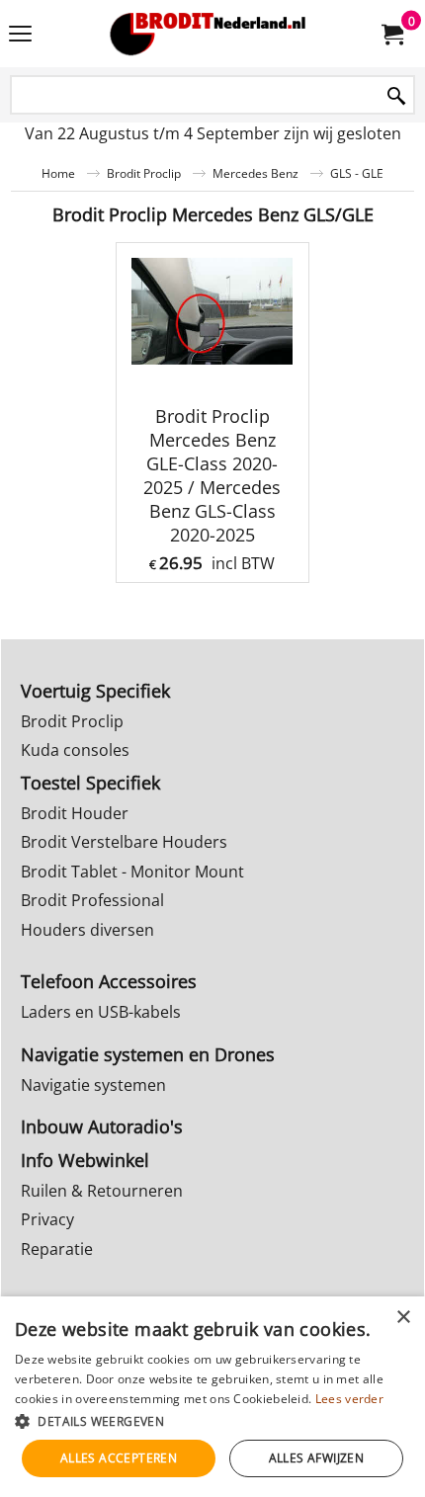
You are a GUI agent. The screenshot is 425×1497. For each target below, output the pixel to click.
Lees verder (349, 1398)
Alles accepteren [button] (118, 1458)
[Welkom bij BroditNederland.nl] (208, 33)
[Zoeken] (396, 96)
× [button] (402, 1317)
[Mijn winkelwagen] (391, 33)
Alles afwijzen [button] (317, 1458)
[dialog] (212, 1396)
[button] (212, 1420)
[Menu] (20, 35)
